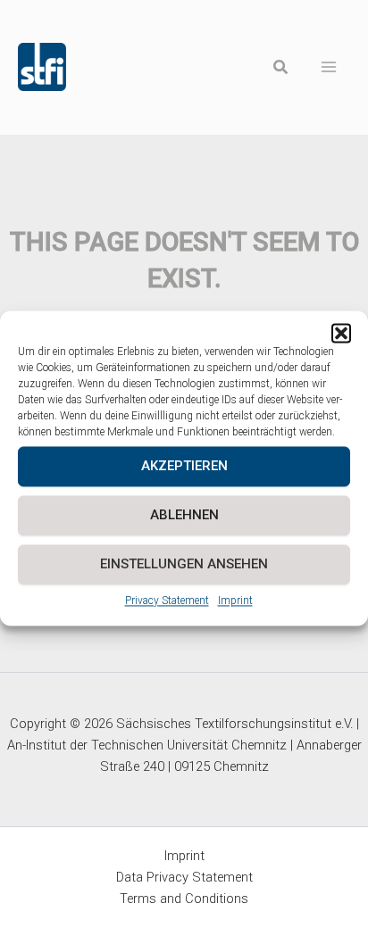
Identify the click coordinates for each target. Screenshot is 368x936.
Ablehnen (184, 515)
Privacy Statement (167, 600)
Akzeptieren (184, 466)
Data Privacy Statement (184, 877)
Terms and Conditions (184, 898)
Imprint (235, 600)
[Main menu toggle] (329, 67)
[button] (341, 333)
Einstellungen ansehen (184, 564)
